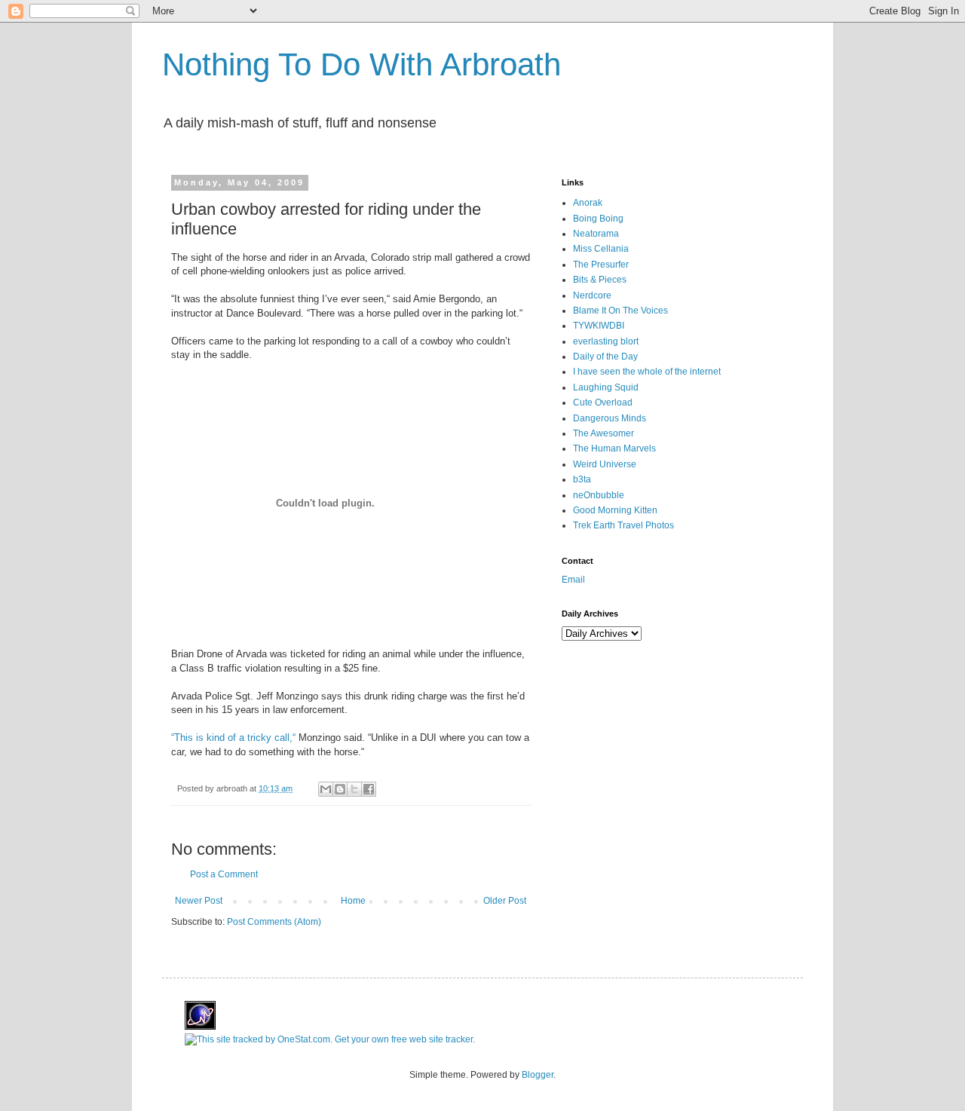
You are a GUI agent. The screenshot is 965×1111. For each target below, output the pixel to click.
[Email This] (325, 789)
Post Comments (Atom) (274, 922)
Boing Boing (598, 218)
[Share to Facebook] (368, 789)
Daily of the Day (605, 356)
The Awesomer (603, 433)
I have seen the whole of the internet (647, 371)
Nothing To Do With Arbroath (361, 64)
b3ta (582, 479)
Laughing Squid (606, 387)
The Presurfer (601, 264)
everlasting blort (606, 341)
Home (353, 900)
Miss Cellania (601, 248)
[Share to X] (354, 789)
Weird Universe (604, 464)
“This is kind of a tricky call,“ (235, 737)
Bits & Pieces (599, 279)
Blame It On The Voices (620, 310)
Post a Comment (224, 874)
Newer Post (198, 900)
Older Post (504, 900)
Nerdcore (592, 295)
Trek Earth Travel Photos (623, 525)
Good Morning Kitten (615, 510)
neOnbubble (598, 495)
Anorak (587, 202)
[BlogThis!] (340, 789)
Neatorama (596, 233)
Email (573, 579)
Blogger (537, 1075)
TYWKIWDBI (598, 325)
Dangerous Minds (609, 418)
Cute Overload (603, 402)
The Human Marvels (614, 448)
